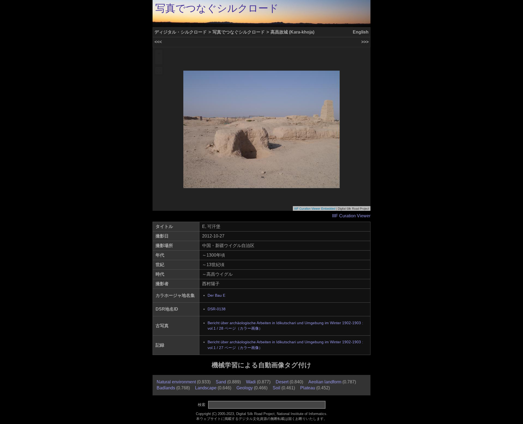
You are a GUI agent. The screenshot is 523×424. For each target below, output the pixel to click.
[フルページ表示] (158, 70)
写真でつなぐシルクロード (217, 8)
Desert (282, 382)
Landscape (206, 388)
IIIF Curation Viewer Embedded (314, 208)
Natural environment (176, 382)
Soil (276, 388)
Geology (244, 388)
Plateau (307, 388)
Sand (221, 382)
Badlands (166, 388)
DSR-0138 (217, 309)
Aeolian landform (324, 382)
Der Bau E (216, 295)
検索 (201, 404)
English (361, 32)
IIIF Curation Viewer (351, 215)
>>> (365, 42)
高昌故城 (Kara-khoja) (292, 32)
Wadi (251, 382)
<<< (158, 42)
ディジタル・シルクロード (180, 32)
